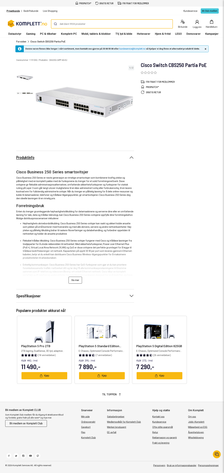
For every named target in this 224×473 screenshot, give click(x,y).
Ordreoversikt (88, 422)
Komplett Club (88, 437)
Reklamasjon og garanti (164, 437)
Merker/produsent (116, 427)
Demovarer (193, 33)
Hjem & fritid (163, 33)
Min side (85, 416)
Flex (83, 432)
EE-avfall (111, 432)
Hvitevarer (143, 33)
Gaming (30, 33)
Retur (155, 432)
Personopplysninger (208, 465)
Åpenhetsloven (196, 432)
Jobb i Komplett (196, 422)
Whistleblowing (196, 437)
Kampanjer (212, 33)
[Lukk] (205, 49)
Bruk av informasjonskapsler (181, 465)
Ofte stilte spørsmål (162, 427)
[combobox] (112, 24)
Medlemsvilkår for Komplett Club (124, 422)
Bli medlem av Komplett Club (26, 423)
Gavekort (86, 427)
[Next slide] (131, 103)
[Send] (55, 24)
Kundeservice (159, 422)
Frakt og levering (160, 443)
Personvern (159, 465)
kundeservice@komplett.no (132, 49)
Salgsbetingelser (115, 416)
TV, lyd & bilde (123, 33)
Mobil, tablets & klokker (96, 33)
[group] (84, 102)
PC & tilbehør (48, 33)
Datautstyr (14, 33)
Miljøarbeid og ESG (197, 427)
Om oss (192, 416)
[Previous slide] (37, 103)
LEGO (178, 33)
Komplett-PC (69, 33)
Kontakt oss (158, 416)
